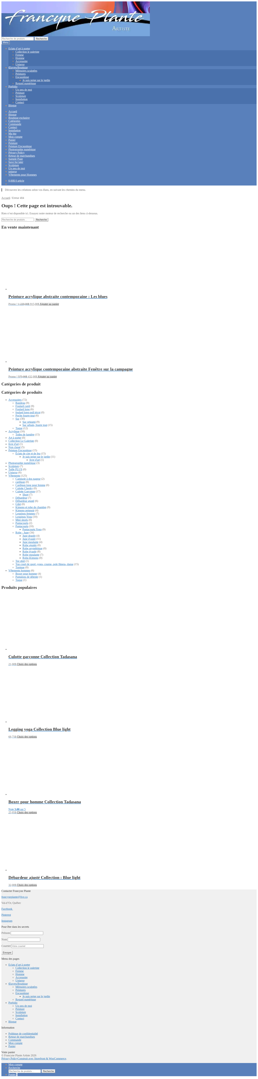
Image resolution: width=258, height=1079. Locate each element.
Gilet (18, 504)
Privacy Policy (16, 152)
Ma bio (12, 133)
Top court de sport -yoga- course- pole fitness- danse (44, 564)
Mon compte (15, 136)
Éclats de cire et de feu (27, 453)
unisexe (12, 171)
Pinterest (6, 914)
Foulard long (22, 409)
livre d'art (13, 444)
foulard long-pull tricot (27, 412)
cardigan (20, 481)
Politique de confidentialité (23, 1033)
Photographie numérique (22, 149)
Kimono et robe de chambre (30, 507)
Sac (17, 418)
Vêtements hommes (19, 570)
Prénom (5, 932)
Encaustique (22, 77)
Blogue (12, 105)
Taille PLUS (15, 469)
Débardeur (21, 497)
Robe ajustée (29, 545)
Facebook (7, 908)
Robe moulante (30, 554)
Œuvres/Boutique (18, 67)
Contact (19, 102)
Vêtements (14, 475)
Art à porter (14, 437)
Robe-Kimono (30, 557)
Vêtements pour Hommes (22, 174)
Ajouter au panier (49, 304)
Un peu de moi (23, 89)
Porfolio (12, 86)
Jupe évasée (29, 538)
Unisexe (20, 64)
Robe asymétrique (32, 548)
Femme (19, 54)
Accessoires (15, 399)
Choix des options (27, 664)
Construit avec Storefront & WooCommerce (42, 1058)
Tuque (18, 428)
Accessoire (21, 61)
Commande (14, 124)
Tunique (20, 567)
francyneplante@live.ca (14, 896)
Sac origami (29, 421)
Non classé (14, 447)
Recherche (41, 38)
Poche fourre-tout (25, 415)
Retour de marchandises (21, 155)
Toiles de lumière (24, 434)
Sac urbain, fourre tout (34, 425)
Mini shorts (21, 519)
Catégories (14, 120)
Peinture (20, 92)
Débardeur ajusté (24, 500)
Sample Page (15, 158)
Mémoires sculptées (26, 70)
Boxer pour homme (26, 573)
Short (25, 494)
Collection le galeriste (27, 51)
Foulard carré (22, 406)
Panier (11, 139)
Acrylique (13, 431)
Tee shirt (20, 561)
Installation (21, 99)
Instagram (6, 920)
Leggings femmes (25, 513)
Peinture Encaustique (20, 146)
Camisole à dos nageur (28, 478)
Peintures (20, 73)
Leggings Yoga (23, 516)
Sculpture (20, 96)
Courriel (6, 945)
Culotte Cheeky (24, 488)
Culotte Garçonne (25, 491)
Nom (4, 939)
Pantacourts (21, 523)
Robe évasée (29, 551)
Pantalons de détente (26, 576)
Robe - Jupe (22, 532)
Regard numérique (25, 83)
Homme (19, 58)
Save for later (15, 162)
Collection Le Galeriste (21, 440)
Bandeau (20, 402)
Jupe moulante (30, 542)
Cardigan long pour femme (30, 485)
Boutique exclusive (19, 117)
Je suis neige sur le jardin (36, 80)
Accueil (12, 111)
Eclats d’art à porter (19, 48)
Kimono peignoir (24, 510)
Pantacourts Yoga (32, 529)
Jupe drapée (29, 535)
